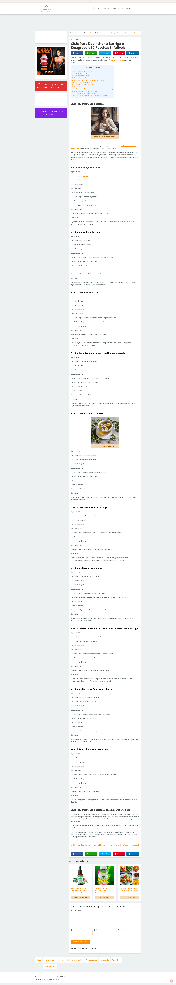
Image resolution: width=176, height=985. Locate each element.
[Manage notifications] (171, 980)
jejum (107, 239)
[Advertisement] (88, 24)
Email (97, 956)
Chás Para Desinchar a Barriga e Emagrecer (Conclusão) (90, 96)
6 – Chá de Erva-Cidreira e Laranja (83, 84)
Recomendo (105, 9)
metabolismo (90, 247)
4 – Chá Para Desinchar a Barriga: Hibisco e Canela (88, 80)
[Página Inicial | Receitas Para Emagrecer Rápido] (45, 8)
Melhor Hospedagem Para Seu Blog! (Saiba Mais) (50, 113)
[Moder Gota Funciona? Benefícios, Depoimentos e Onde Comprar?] (80, 901)
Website (126, 956)
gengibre (85, 201)
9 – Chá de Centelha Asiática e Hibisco (84, 91)
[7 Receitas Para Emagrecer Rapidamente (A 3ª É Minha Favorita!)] (129, 901)
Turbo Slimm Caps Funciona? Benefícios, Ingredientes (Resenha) (103, 916)
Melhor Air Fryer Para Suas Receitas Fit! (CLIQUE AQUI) (50, 86)
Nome (74, 956)
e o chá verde (93, 283)
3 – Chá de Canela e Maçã (80, 78)
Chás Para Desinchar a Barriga (82, 71)
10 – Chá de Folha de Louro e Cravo (83, 93)
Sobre (114, 9)
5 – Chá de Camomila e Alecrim (82, 82)
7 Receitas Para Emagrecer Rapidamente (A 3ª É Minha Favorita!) (129, 916)
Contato (121, 9)
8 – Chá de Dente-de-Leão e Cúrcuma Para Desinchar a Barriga (92, 89)
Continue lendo (79, 923)
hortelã (83, 270)
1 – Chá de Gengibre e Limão (81, 73)
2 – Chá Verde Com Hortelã (81, 75)
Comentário (76, 936)
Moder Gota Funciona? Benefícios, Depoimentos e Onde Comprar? (80, 916)
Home (97, 9)
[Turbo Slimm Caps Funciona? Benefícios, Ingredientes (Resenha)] (104, 901)
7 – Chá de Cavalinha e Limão (81, 87)
